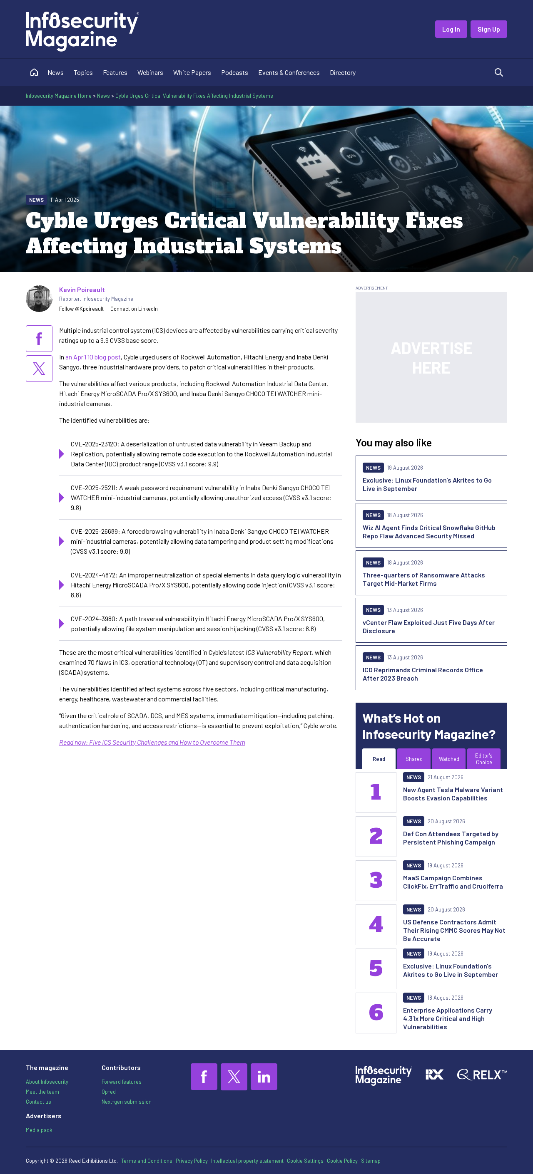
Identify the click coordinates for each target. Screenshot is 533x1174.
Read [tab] (379, 758)
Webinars (150, 72)
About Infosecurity (47, 1081)
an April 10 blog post (93, 357)
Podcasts (234, 72)
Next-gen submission (127, 1101)
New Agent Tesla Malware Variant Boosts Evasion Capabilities (453, 793)
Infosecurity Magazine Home (59, 95)
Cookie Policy (342, 1160)
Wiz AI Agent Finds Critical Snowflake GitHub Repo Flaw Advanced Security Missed (429, 531)
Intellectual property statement (247, 1160)
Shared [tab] (414, 758)
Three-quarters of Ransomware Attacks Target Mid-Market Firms (424, 579)
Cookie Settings (305, 1160)
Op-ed (109, 1091)
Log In (451, 29)
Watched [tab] (449, 758)
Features (115, 72)
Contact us (38, 1101)
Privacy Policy (192, 1160)
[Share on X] (39, 368)
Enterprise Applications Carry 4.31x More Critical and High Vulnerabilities (447, 1018)
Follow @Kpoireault (81, 308)
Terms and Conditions (146, 1160)
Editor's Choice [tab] (484, 758)
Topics (83, 72)
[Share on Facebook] (39, 338)
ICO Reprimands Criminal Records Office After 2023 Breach (423, 674)
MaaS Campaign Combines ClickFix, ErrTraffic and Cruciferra (453, 882)
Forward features (122, 1081)
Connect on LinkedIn (134, 308)
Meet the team (42, 1091)
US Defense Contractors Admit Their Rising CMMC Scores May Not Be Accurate (454, 930)
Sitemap (371, 1160)
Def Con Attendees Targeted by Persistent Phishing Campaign (450, 838)
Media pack (39, 1130)
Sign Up (489, 29)
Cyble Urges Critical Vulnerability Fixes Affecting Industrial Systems (194, 95)
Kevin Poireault (82, 289)
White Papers (192, 72)
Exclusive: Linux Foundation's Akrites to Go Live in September (427, 484)
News (55, 72)
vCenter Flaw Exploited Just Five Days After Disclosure (429, 626)
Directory (343, 72)
